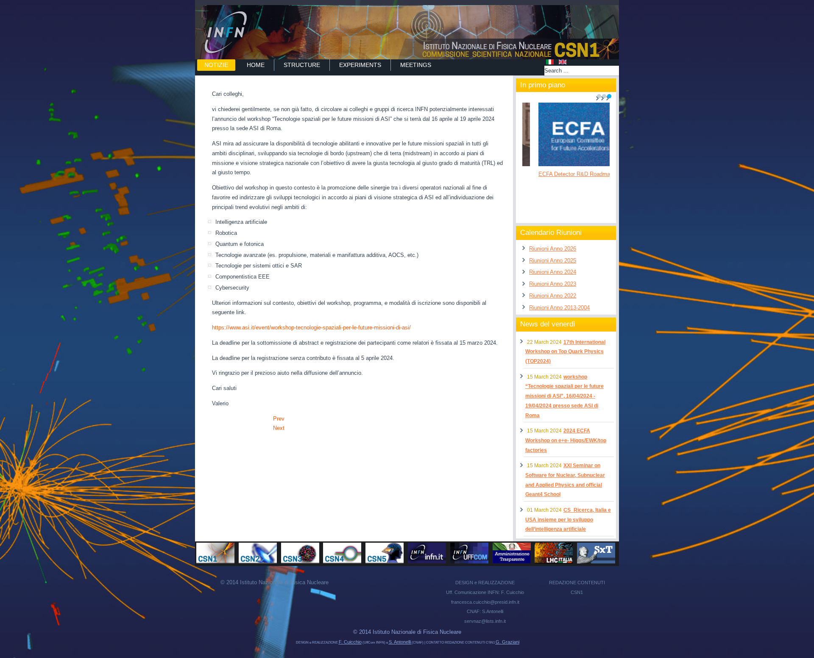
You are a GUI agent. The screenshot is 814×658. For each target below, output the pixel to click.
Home (256, 64)
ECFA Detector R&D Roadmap (564, 174)
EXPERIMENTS (360, 64)
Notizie (216, 64)
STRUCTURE (302, 64)
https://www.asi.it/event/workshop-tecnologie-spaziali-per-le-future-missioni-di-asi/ (311, 327)
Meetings (415, 64)
